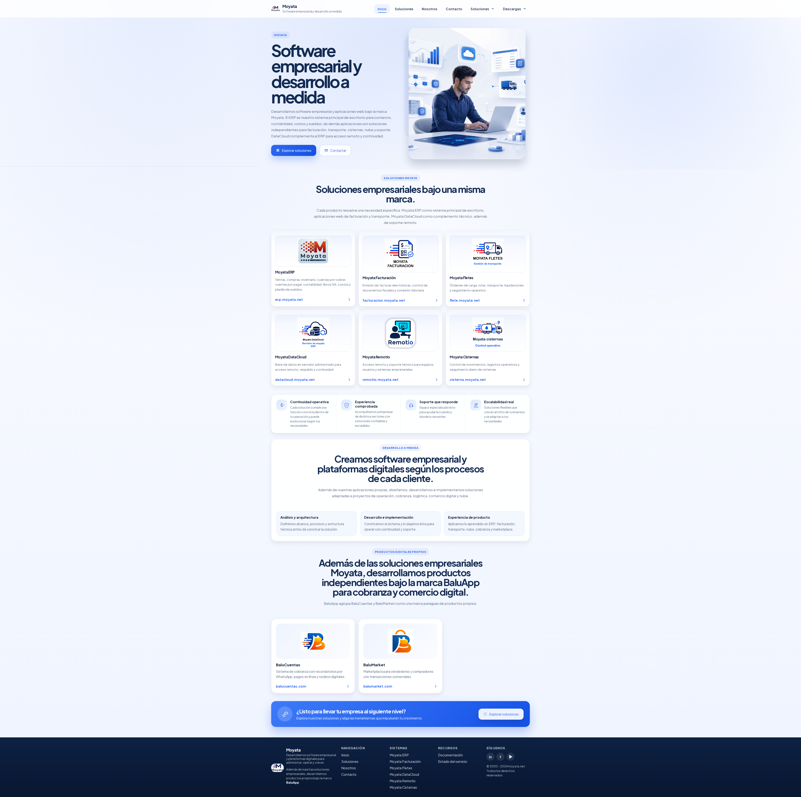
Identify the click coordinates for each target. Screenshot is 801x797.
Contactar (338, 150)
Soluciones (404, 9)
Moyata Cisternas (403, 787)
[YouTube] (510, 757)
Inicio (382, 9)
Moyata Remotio (403, 781)
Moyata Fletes (401, 768)
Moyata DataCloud (404, 774)
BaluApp (292, 782)
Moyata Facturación (405, 761)
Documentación (450, 755)
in (490, 757)
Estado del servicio (452, 761)
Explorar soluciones (296, 150)
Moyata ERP (399, 755)
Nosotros (429, 9)
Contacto (454, 9)
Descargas (512, 9)
